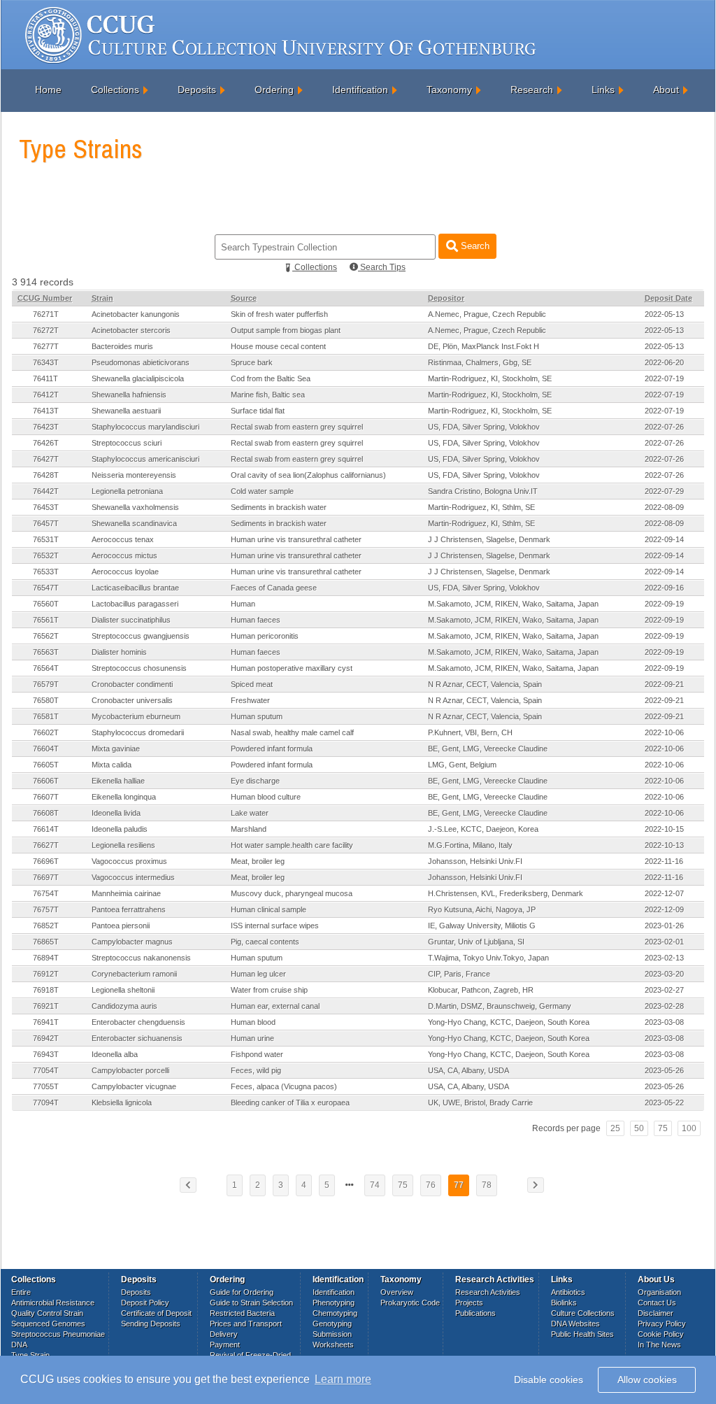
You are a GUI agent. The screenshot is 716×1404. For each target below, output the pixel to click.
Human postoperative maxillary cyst (291, 668)
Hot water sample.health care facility (292, 845)
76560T (46, 604)
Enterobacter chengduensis (138, 1022)
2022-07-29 (664, 491)
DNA (19, 1344)
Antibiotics (568, 1292)
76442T (46, 491)
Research (531, 89)
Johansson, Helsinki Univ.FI (475, 861)
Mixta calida (111, 764)
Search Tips (382, 267)
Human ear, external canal (275, 1006)
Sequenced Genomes (48, 1323)
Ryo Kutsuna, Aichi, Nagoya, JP (482, 909)
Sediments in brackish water (279, 507)
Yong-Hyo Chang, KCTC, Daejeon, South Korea (508, 1022)
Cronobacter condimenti (132, 684)
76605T (46, 764)
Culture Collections (583, 1313)
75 (663, 1128)
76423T (46, 427)
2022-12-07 (664, 893)
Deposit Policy (145, 1302)
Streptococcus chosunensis (139, 668)
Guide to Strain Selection (251, 1302)
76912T (46, 974)
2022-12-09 (664, 909)
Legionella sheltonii (123, 990)
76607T (46, 797)
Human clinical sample (268, 909)
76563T (46, 652)
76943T (46, 1054)
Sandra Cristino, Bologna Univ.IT (483, 491)
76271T (46, 314)
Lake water (249, 813)
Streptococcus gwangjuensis (140, 636)
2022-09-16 (664, 587)
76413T (46, 410)
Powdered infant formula (272, 748)
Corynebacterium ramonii (134, 974)
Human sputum (256, 716)
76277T (46, 346)
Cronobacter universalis (132, 700)
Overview (396, 1292)
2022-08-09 (664, 507)
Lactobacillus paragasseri (135, 604)
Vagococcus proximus (129, 861)
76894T (46, 957)
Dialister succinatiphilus (131, 620)
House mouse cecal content (278, 346)
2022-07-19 (664, 378)
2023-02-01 (664, 941)
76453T (46, 507)
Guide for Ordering (241, 1292)
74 (375, 1185)
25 (615, 1128)
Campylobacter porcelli (130, 1070)
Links (603, 89)
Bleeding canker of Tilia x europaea (290, 1102)
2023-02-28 (664, 1006)
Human (243, 604)
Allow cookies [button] (647, 1379)
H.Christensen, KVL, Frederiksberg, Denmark (505, 893)
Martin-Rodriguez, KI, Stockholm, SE (490, 378)
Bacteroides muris (122, 346)
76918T (46, 990)
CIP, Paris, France (459, 974)
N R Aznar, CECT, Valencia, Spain (485, 684)
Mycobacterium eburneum (136, 716)
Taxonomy (449, 89)
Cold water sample (262, 491)
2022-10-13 (664, 845)
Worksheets (333, 1344)
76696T (46, 861)
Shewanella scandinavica (134, 523)
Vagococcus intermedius (133, 877)
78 (487, 1185)
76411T (45, 378)
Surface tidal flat (258, 410)
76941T (46, 1022)
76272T (46, 330)
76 (431, 1185)
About (666, 89)
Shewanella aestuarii (126, 410)
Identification (360, 89)
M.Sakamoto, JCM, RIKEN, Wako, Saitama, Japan (513, 604)
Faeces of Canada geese (274, 587)
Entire (21, 1292)
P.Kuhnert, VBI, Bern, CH (470, 732)
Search (473, 246)
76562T (46, 636)
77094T (46, 1102)
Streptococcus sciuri (127, 443)
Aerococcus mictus (124, 555)
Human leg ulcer (258, 974)
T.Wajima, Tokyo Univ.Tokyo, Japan (488, 957)
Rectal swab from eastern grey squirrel (297, 427)
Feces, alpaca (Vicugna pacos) (284, 1086)
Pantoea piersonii (121, 925)
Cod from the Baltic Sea (270, 378)
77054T (46, 1070)
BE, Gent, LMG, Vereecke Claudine (487, 748)
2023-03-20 (664, 974)
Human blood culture (266, 797)
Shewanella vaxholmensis (135, 507)
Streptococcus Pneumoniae (58, 1334)
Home (48, 89)
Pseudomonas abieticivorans (140, 362)
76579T (46, 684)
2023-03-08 (664, 1022)
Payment (225, 1344)
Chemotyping (335, 1313)
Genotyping (332, 1323)
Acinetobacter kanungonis (136, 314)
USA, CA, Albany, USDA (468, 1070)
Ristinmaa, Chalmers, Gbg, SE (479, 362)
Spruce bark (252, 362)
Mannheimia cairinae (126, 893)
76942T (46, 1038)
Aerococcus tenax (123, 539)
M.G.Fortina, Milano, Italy (470, 845)
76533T (46, 571)
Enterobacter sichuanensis (137, 1038)
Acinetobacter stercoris (131, 330)
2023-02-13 (664, 957)
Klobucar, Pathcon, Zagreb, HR (481, 990)
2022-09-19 (664, 604)
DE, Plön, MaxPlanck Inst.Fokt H (483, 346)
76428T (46, 475)
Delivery (224, 1334)
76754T (46, 893)
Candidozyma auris (124, 1006)
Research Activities (487, 1292)
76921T (46, 1006)
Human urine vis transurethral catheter (296, 539)
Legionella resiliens (123, 845)
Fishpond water (257, 1054)
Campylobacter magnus (132, 941)
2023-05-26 (664, 1070)
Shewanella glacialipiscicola (138, 378)
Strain (102, 298)
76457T (46, 523)
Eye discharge (255, 781)
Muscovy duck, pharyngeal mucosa (291, 893)
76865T (46, 941)
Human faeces (255, 620)
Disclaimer (655, 1313)
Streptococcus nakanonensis (141, 957)
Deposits (197, 89)
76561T (46, 620)
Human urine (252, 1038)
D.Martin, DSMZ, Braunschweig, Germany (499, 1006)
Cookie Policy (661, 1334)
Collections (115, 89)
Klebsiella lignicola (122, 1102)
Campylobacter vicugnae (134, 1086)
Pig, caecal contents (265, 941)
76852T (46, 925)
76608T (46, 813)
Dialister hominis (119, 652)
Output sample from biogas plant (286, 330)
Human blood (253, 1022)
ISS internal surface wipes (275, 925)
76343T (46, 362)
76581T (46, 716)
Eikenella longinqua (124, 797)
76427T (46, 459)
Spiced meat (252, 684)
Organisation (659, 1292)
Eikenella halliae (118, 781)
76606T (46, 781)
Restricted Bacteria (242, 1313)
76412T (46, 394)
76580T (46, 700)
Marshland (248, 829)
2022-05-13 (664, 314)
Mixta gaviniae (116, 748)
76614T (46, 829)
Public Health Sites (582, 1334)
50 (639, 1128)
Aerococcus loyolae (125, 571)
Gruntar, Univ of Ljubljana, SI (476, 941)
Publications (475, 1313)
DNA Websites (575, 1323)
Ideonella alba (115, 1054)
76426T (46, 443)
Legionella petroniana (127, 491)
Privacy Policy (662, 1323)
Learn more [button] (343, 1379)
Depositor (446, 298)
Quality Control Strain (47, 1313)
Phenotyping (334, 1302)
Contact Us (657, 1302)
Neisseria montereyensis (134, 475)
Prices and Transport (246, 1323)
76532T (46, 555)
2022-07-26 (664, 427)
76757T (46, 909)
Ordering (274, 89)
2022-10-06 (664, 732)
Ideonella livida (116, 813)
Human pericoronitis (265, 636)
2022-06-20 (664, 362)
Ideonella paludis (120, 829)
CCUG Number (44, 298)
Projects (469, 1302)
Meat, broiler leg (258, 861)
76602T (46, 732)
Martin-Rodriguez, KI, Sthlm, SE (481, 507)
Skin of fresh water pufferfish (279, 314)
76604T (46, 748)
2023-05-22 (664, 1102)
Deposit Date (668, 298)
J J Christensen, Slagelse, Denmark (489, 539)
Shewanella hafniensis (129, 394)
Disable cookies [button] (548, 1379)
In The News (659, 1344)
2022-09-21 (664, 684)
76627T (46, 845)
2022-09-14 (664, 539)
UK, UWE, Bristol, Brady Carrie (480, 1102)
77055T (46, 1086)
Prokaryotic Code (410, 1302)
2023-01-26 (664, 925)
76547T (46, 587)
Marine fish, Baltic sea (268, 394)
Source (244, 298)
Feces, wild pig (256, 1070)
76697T (46, 877)
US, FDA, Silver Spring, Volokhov (484, 427)
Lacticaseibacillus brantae (135, 587)
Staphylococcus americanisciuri (145, 459)
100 (689, 1128)
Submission (332, 1334)
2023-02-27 (664, 990)
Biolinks (564, 1302)
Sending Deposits (150, 1323)
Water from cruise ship (269, 990)
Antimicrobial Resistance (52, 1302)
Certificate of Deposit (156, 1313)
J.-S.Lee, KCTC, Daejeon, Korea (483, 829)
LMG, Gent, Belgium (462, 764)
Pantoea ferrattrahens (129, 909)
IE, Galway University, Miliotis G (482, 925)
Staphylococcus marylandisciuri (145, 427)
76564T (46, 668)
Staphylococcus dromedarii (138, 732)
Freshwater (250, 700)
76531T (46, 539)
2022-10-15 (664, 829)
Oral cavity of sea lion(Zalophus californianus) (308, 475)
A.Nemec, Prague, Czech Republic (487, 314)
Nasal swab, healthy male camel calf (292, 732)
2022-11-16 (664, 861)
